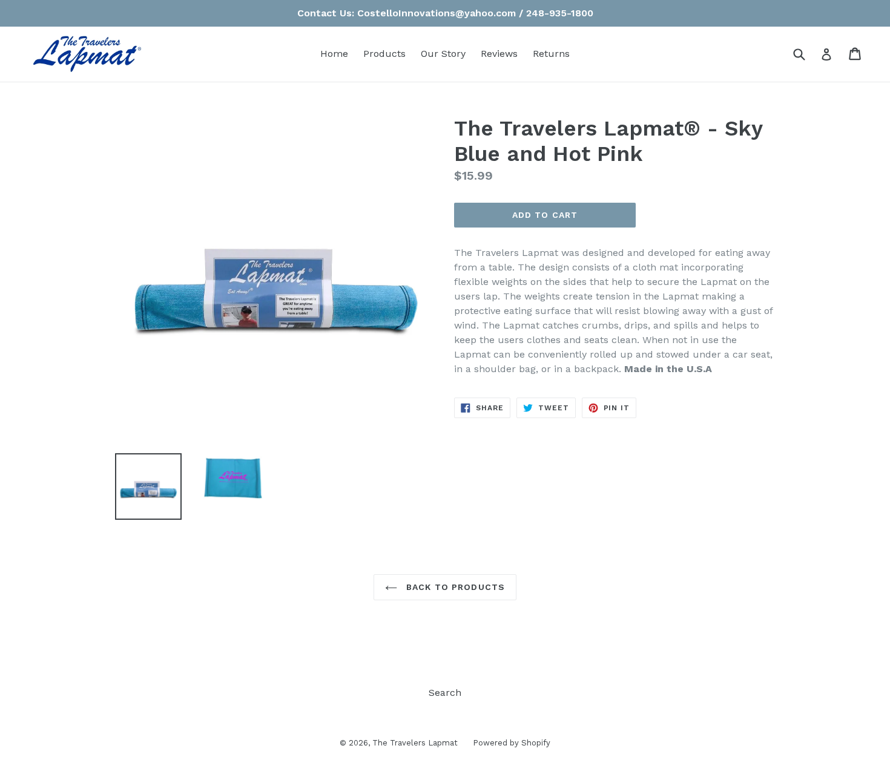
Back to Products (454, 587)
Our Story (443, 53)
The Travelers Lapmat (415, 742)
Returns (551, 53)
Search (445, 692)
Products (384, 53)
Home (334, 53)
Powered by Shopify (511, 742)
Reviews (499, 53)
